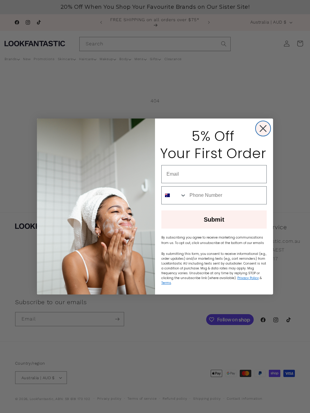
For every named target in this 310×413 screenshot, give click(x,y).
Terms (166, 283)
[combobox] (174, 195)
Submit (214, 219)
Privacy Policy (248, 278)
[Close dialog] (263, 128)
